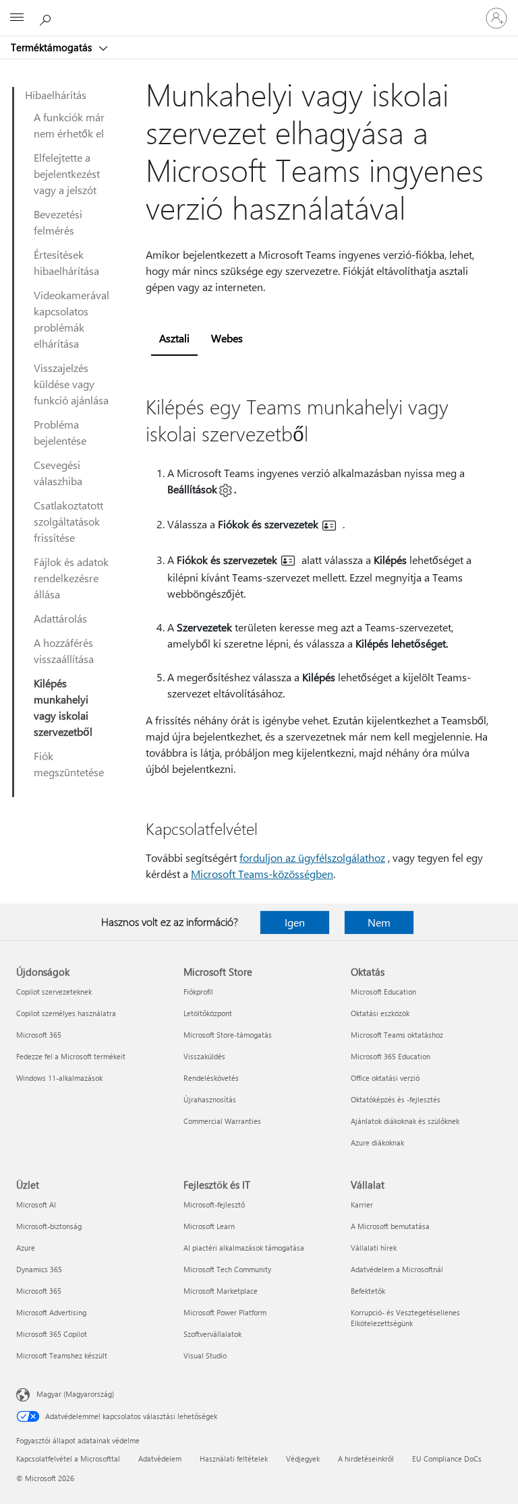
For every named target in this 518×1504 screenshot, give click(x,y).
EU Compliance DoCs (447, 1458)
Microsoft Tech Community (227, 1269)
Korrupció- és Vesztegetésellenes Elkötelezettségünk (405, 1317)
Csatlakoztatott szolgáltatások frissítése (68, 521)
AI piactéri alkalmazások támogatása (243, 1248)
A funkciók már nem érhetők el (69, 125)
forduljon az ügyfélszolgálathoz (312, 857)
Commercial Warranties (222, 1121)
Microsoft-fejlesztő (214, 1204)
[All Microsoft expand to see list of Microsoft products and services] (17, 18)
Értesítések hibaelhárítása (66, 262)
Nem (379, 922)
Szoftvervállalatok (212, 1334)
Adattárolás (60, 618)
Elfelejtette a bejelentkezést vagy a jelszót (67, 173)
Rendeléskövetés (211, 1078)
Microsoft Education (383, 991)
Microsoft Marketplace (220, 1291)
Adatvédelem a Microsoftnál (397, 1269)
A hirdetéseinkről (366, 1458)
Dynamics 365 (39, 1269)
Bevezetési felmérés (58, 222)
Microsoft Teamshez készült (61, 1355)
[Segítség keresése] (47, 17)
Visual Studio (205, 1355)
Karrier (362, 1204)
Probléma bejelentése (60, 432)
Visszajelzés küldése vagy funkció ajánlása (71, 384)
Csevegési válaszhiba (58, 473)
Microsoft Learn (209, 1226)
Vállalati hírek (374, 1248)
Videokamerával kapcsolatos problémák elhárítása (71, 319)
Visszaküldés (204, 1056)
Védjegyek (303, 1458)
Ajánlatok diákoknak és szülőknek (405, 1121)
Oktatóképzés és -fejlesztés (395, 1099)
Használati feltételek (234, 1458)
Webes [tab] (227, 338)
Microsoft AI (36, 1204)
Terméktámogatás (52, 47)
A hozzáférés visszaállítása (64, 650)
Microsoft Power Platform (224, 1312)
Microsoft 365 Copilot (51, 1334)
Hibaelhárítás (55, 95)
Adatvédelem (159, 1458)
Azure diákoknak (377, 1142)
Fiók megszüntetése (69, 764)
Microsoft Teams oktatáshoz (397, 1035)
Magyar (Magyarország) (75, 1394)
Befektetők (368, 1291)
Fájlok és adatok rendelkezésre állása (71, 578)
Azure (25, 1248)
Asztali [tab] (174, 338)
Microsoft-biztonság (49, 1226)
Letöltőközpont (207, 1013)
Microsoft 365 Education (390, 1056)
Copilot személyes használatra (66, 1013)
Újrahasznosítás (209, 1099)
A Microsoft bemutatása (390, 1226)
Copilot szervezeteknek (54, 991)
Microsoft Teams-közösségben (262, 874)
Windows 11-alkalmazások (59, 1078)
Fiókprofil (198, 991)
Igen (295, 922)
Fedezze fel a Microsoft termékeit (70, 1056)
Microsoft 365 (38, 1035)
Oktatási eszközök (380, 1013)
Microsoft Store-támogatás (227, 1035)
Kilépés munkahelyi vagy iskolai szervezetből (63, 707)
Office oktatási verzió (385, 1078)
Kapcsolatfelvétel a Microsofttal (68, 1458)
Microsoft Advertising (51, 1312)
